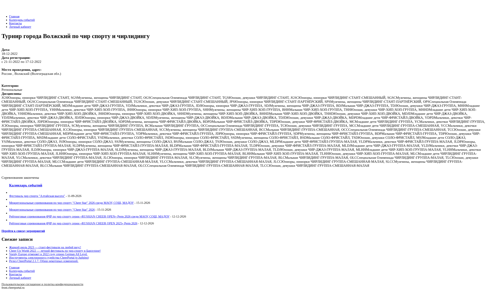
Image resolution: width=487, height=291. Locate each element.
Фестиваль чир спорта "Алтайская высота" (37, 196)
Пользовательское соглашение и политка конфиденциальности (42, 284)
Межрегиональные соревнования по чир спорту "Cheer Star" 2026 (52, 209)
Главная (14, 16)
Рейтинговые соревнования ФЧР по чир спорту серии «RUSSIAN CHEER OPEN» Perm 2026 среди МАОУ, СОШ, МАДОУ (89, 216)
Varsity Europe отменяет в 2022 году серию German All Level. (48, 254)
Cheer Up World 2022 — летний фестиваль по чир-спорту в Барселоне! (55, 250)
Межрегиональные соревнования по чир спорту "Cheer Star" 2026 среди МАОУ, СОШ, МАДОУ (71, 202)
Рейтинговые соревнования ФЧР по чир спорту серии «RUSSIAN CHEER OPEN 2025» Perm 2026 (73, 223)
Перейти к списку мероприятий (23, 231)
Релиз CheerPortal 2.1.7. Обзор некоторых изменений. (43, 261)
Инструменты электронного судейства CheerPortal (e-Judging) (49, 257)
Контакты (15, 23)
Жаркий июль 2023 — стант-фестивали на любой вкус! (45, 247)
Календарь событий (22, 20)
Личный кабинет (20, 26)
